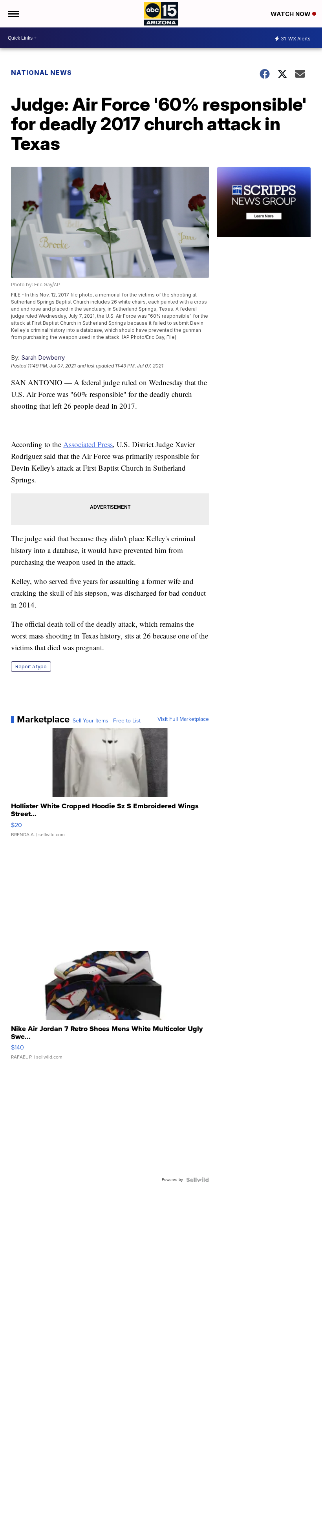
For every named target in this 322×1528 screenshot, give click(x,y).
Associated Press (88, 444)
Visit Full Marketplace (183, 719)
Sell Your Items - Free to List (107, 721)
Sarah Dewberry (43, 357)
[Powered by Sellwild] (197, 1179)
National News (41, 72)
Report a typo (31, 666)
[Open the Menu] (13, 13)
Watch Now (291, 14)
